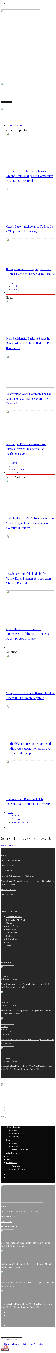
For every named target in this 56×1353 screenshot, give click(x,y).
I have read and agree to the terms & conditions (24, 1344)
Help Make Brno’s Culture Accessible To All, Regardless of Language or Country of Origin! (30, 523)
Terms (9, 942)
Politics (15, 286)
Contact (9, 923)
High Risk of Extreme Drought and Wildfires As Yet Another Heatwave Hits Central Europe (28, 748)
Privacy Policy (7, 895)
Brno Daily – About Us (15, 920)
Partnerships (14, 816)
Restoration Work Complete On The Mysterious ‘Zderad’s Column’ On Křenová (28, 398)
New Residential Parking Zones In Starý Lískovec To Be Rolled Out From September (30, 343)
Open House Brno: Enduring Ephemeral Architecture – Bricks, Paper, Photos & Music (27, 633)
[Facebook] (7, 61)
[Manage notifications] (6, 1347)
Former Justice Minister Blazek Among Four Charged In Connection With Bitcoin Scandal (29, 176)
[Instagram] (7, 68)
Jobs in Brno (11, 933)
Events (14, 466)
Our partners (6, 1221)
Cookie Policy (12, 926)
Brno (10, 293)
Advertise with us (20, 822)
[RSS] (7, 827)
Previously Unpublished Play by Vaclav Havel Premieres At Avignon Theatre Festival (28, 578)
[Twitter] (7, 65)
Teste (8, 946)
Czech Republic (15, 125)
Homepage (11, 929)
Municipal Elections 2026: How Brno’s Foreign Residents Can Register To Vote (26, 448)
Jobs (10, 813)
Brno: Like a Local (20, 469)
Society (15, 289)
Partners (15, 819)
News (14, 283)
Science (11, 647)
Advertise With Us (14, 916)
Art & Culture (15, 472)
